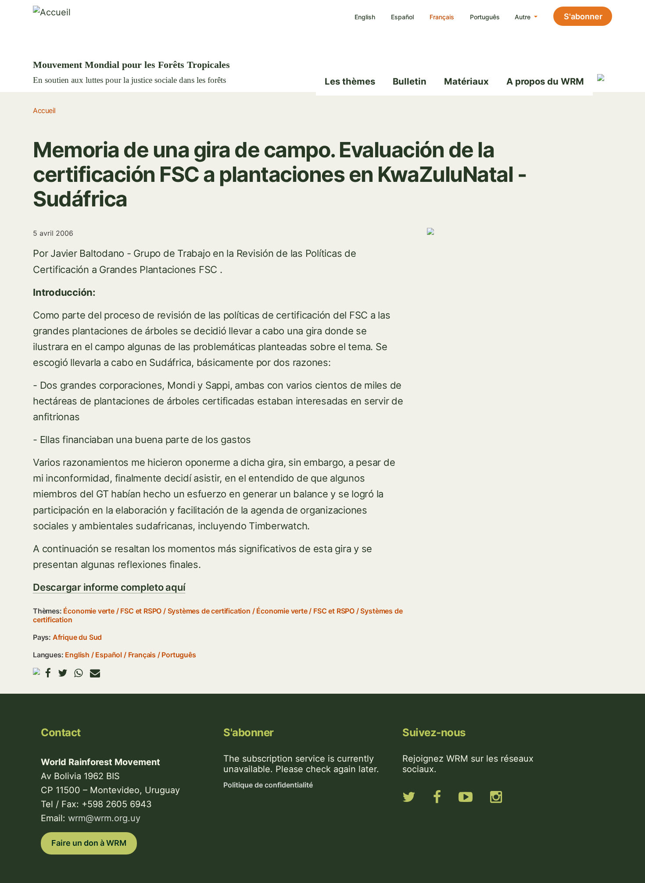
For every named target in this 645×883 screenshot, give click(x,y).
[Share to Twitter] (62, 673)
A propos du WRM (545, 81)
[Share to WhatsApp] (78, 673)
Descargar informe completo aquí (109, 587)
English (365, 17)
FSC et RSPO (140, 610)
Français (442, 17)
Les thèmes (350, 81)
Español (402, 17)
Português (485, 17)
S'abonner (583, 16)
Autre (523, 17)
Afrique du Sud (77, 637)
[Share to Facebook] (48, 673)
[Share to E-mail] (95, 673)
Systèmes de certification (209, 610)
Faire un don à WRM (88, 843)
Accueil (44, 110)
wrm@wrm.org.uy (104, 818)
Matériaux (466, 81)
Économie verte (88, 610)
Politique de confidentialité (268, 784)
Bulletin (409, 81)
